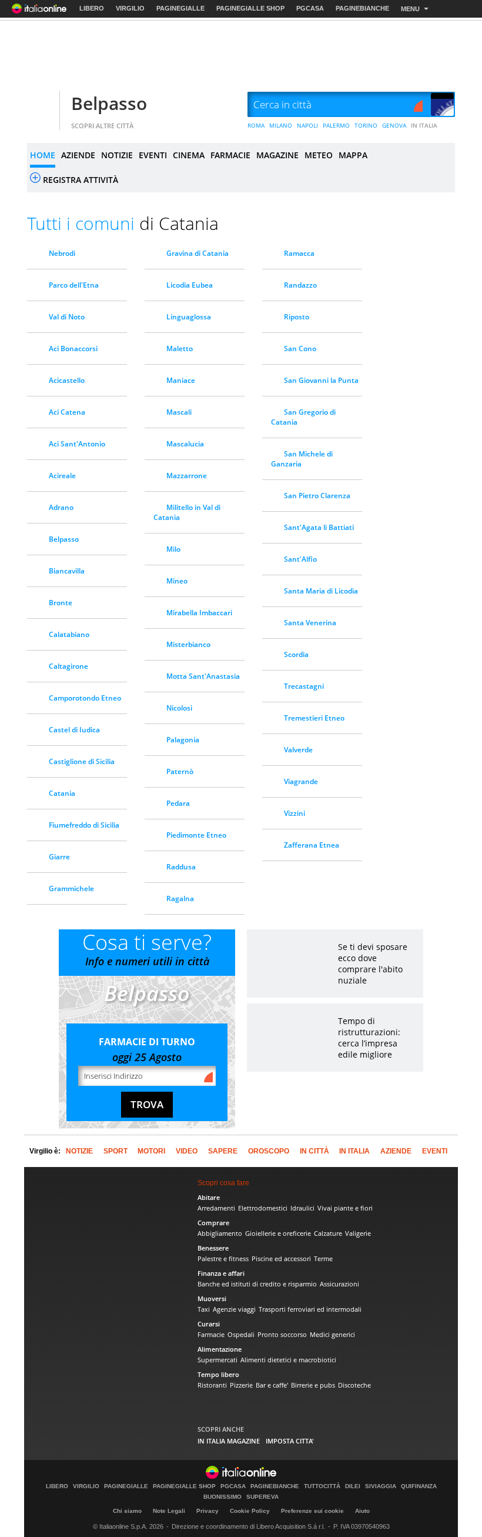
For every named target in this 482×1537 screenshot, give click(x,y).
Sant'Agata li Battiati (319, 527)
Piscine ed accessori (281, 1258)
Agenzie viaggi (234, 1309)
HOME (42, 155)
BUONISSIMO (222, 1497)
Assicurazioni (339, 1283)
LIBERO (91, 8)
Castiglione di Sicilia (82, 761)
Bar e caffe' (272, 1385)
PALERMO (336, 125)
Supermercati (217, 1359)
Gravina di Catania (197, 253)
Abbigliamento (220, 1233)
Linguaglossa (188, 317)
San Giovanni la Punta (321, 380)
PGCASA (310, 8)
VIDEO (187, 1151)
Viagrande (301, 781)
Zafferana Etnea (311, 845)
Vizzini (294, 813)
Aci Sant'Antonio (77, 444)
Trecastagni (304, 686)
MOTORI (151, 1151)
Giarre (59, 857)
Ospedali (241, 1334)
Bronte (60, 603)
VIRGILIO (130, 8)
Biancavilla (67, 571)
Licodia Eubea (189, 285)
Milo (173, 549)
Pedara (178, 803)
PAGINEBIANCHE (362, 8)
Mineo (177, 581)
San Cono (300, 349)
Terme (323, 1258)
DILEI (352, 1486)
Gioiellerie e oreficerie (278, 1233)
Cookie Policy (250, 1511)
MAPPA (353, 155)
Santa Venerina (310, 623)
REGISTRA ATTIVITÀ (80, 179)
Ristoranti (212, 1385)
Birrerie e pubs (313, 1385)
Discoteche (354, 1385)
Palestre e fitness (223, 1258)
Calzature (328, 1233)
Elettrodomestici (262, 1207)
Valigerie (358, 1233)
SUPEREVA (262, 1497)
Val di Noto (67, 317)
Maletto (179, 349)
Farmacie (211, 1334)
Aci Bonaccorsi (73, 349)
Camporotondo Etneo (85, 698)
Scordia (296, 654)
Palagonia (182, 740)
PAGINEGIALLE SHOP (250, 8)
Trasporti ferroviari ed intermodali (310, 1309)
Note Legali (169, 1511)
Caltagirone (68, 666)
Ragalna (180, 898)
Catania (62, 793)
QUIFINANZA (419, 1486)
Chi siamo (127, 1511)
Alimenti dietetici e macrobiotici (288, 1359)
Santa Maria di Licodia (321, 591)
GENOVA (394, 125)
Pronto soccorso (282, 1334)
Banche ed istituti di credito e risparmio (257, 1283)
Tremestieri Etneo (314, 718)
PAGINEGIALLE (180, 8)
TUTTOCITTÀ (322, 1486)
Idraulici (302, 1207)
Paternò (179, 771)
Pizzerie (241, 1385)
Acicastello (67, 380)
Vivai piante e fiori (345, 1207)
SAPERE (222, 1151)
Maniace (180, 380)
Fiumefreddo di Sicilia (84, 825)
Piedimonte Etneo (196, 835)
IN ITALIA (424, 125)
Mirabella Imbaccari (199, 613)
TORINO (365, 125)
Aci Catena (67, 412)
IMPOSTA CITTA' (290, 1440)
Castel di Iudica (74, 730)
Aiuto (362, 1511)
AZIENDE (78, 155)
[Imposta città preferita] (41, 105)
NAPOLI (307, 125)
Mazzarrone (186, 476)
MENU (410, 8)
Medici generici (332, 1334)
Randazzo (300, 285)
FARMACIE (230, 155)
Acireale (62, 476)
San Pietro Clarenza (317, 496)
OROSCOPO (268, 1151)
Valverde (298, 750)
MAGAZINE (277, 155)
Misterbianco (188, 644)
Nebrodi (62, 253)
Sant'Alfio (300, 559)
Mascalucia (185, 444)
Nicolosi (179, 708)
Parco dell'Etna (74, 285)
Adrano (61, 507)
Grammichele (71, 888)
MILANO (280, 125)
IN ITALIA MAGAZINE (229, 1440)
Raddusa (181, 867)
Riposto (296, 317)
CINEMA (189, 155)
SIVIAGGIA (380, 1486)
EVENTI (153, 155)
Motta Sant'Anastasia (203, 676)
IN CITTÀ (314, 1151)
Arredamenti (216, 1207)
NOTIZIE (117, 155)
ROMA (256, 125)
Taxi (204, 1309)
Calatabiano (69, 634)
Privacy (207, 1511)
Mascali (179, 412)
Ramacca (299, 253)
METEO (318, 155)
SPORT (115, 1151)
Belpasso (109, 103)
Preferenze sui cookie (312, 1511)
